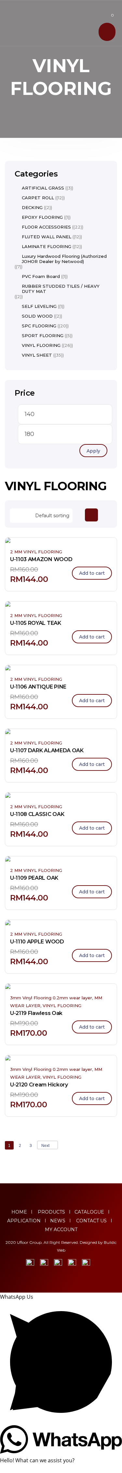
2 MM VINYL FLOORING (36, 551)
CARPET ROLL (38, 197)
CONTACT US (91, 1221)
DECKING (32, 207)
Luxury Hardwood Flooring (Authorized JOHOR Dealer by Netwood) (64, 259)
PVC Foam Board (41, 276)
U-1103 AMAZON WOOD (41, 559)
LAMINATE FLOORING (46, 246)
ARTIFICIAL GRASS (43, 188)
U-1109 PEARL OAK (34, 878)
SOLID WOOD (37, 316)
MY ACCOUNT (61, 1229)
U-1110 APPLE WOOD (37, 942)
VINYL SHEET (37, 355)
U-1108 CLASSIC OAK (37, 814)
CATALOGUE (89, 1212)
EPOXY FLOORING (42, 217)
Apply (93, 451)
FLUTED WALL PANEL (46, 236)
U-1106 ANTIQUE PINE (38, 687)
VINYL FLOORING (62, 1005)
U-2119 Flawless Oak (36, 1013)
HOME (19, 1212)
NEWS (57, 1221)
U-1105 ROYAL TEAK (35, 623)
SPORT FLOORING (42, 335)
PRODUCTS (50, 1212)
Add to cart (92, 573)
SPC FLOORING (39, 325)
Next (45, 1145)
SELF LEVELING (39, 306)
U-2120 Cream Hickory (39, 1085)
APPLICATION (24, 1221)
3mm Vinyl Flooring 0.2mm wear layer (51, 997)
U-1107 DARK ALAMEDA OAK (47, 750)
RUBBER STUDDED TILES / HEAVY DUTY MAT (61, 288)
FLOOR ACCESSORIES (46, 227)
